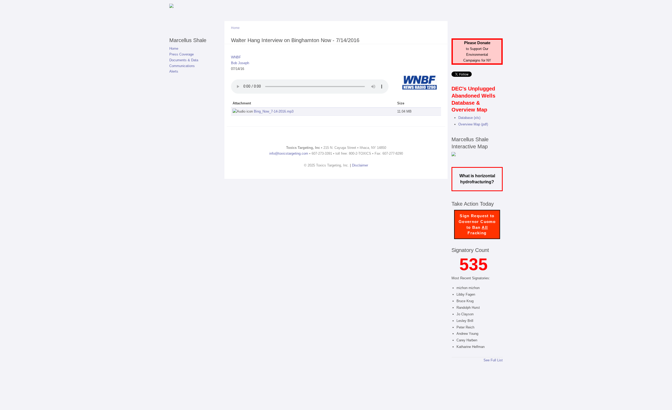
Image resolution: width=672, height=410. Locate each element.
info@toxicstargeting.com (288, 153)
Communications (182, 66)
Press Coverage (181, 54)
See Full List (493, 360)
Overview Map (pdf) (473, 124)
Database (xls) (469, 118)
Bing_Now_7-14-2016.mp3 (273, 111)
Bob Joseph (240, 63)
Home (173, 48)
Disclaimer (360, 165)
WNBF (236, 57)
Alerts (173, 71)
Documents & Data (183, 60)
